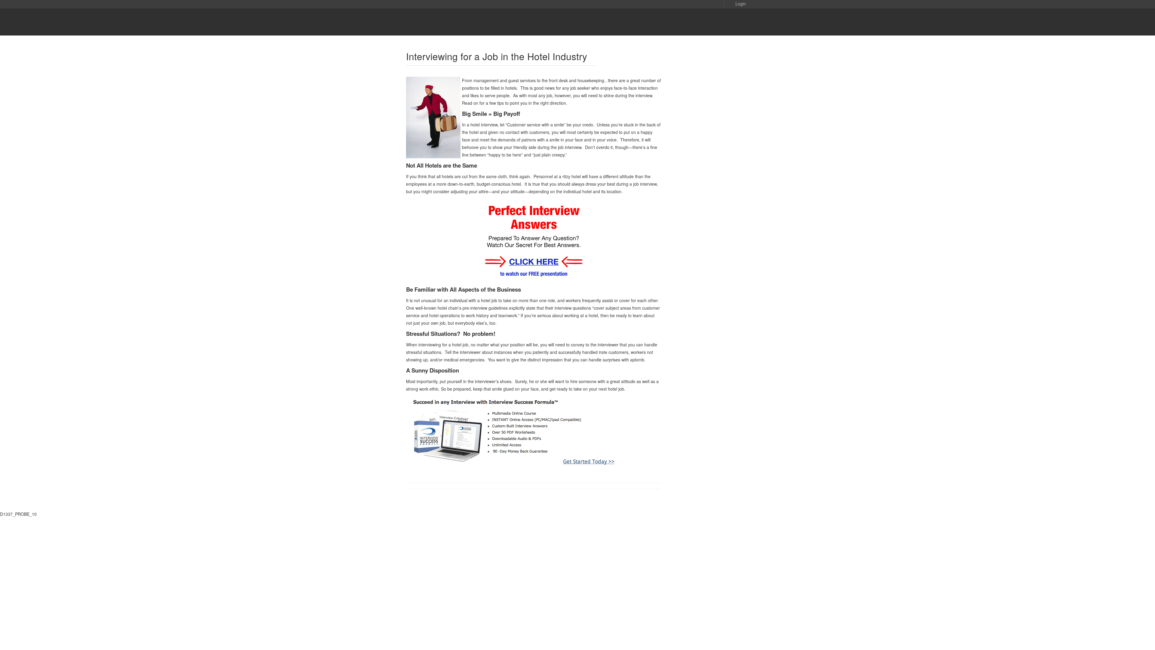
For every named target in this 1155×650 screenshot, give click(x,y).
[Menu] (737, 22)
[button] (736, 3)
